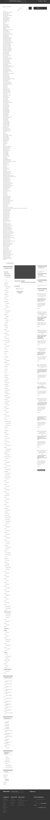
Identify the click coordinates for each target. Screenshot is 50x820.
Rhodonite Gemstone (6, 252)
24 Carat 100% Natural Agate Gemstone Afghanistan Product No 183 (42, 438)
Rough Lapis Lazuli (6, 89)
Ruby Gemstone (6, 149)
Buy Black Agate (6, 109)
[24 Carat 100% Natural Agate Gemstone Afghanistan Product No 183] (42, 433)
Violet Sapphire (5, 152)
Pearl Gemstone (6, 249)
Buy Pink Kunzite (6, 60)
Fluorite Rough (5, 120)
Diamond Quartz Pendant (7, 135)
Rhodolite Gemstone (6, 178)
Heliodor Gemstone (6, 174)
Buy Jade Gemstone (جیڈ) (7, 84)
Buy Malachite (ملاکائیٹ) (7, 116)
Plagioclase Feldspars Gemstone (9, 237)
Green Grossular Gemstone (8, 185)
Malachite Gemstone (6, 251)
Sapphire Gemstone (6, 150)
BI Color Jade (5, 85)
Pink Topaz (5, 165)
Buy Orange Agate (6, 110)
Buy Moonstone (6, 100)
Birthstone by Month (6, 245)
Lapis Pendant (5, 96)
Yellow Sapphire (6, 30)
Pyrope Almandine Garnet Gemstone (9, 176)
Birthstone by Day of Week (8, 233)
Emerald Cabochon (6, 18)
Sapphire (4, 28)
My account (21, 797)
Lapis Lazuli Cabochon (7, 544)
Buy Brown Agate (6, 577)
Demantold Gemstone (7, 187)
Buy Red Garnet (6, 67)
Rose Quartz (5, 206)
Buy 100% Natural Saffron (7, 12)
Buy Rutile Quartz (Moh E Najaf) (8, 78)
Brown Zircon (5, 194)
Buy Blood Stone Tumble (7, 102)
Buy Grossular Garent (7, 466)
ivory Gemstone (6, 247)
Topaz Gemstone (6, 164)
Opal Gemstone (6, 219)
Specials (40, 281)
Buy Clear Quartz (6, 74)
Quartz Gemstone (6, 202)
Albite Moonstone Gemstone (8, 235)
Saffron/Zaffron (5, 140)
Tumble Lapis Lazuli (6, 92)
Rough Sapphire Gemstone (8, 29)
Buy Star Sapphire (6, 26)
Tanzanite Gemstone (6, 31)
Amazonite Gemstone (7, 223)
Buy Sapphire (5, 25)
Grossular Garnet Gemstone (8, 183)
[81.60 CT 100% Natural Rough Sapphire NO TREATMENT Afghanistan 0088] (42, 314)
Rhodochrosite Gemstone (7, 250)
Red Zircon (5, 193)
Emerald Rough (5, 19)
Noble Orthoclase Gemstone (8, 225)
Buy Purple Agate (6, 111)
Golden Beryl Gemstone (7, 173)
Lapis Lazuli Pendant (6, 91)
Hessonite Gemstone (6, 184)
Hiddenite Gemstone (6, 213)
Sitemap (12, 805)
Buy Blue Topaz (6, 52)
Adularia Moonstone (6, 226)
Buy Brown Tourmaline (7, 47)
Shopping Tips (5, 142)
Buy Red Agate (5, 113)
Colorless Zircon (6, 189)
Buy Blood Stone (6, 139)
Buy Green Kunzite (6, 62)
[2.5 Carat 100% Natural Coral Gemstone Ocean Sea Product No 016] (42, 400)
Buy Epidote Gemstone (7, 65)
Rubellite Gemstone (6, 198)
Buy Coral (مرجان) (6, 32)
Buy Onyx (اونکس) (6, 97)
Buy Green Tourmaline (7, 44)
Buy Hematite (5, 115)
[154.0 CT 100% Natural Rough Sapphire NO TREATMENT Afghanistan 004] (42, 332)
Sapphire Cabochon (6, 27)
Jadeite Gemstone (6, 211)
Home (4, 11)
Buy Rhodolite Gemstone (7, 71)
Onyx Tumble (5, 98)
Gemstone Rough (6, 117)
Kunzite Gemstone (6, 212)
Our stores (7, 747)
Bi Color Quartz (5, 80)
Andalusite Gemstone (7, 196)
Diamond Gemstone (6, 147)
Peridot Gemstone (6, 215)
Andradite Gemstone (6, 186)
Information (7, 718)
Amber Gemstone (6, 246)
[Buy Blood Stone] (19, 289)
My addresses (20, 803)
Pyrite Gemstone (6, 218)
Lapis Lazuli (5, 93)
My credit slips (21, 802)
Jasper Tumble (5, 103)
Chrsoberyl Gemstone (7, 160)
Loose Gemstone (6, 13)
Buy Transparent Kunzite (7, 59)
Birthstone (5, 141)
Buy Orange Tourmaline (7, 50)
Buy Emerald (5, 16)
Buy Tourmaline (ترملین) (7, 41)
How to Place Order (8, 767)
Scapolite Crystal (6, 126)
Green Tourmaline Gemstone (8, 200)
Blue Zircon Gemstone (7, 190)
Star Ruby (5, 157)
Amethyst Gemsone (6, 203)
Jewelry (4, 132)
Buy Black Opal (6, 36)
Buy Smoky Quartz (6, 77)
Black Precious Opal (6, 221)
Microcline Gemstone (7, 230)
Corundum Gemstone (7, 148)
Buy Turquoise (5, 56)
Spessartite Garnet (6, 181)
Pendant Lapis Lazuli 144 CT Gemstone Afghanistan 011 (41, 353)
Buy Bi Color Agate (6, 112)
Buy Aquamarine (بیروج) (7, 37)
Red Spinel (5, 170)
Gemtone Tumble (6, 138)
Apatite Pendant (6, 137)
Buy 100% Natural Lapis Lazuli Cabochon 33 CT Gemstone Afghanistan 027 (42, 371)
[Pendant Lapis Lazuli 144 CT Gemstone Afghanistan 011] (42, 349)
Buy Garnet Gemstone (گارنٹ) (8, 66)
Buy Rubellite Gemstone (7, 49)
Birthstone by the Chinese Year (8, 232)
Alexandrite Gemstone (7, 159)
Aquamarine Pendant (6, 39)
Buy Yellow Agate (6, 105)
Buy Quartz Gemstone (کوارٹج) (8, 73)
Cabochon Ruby (6, 24)
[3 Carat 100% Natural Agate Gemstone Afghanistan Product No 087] (42, 452)
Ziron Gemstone (6, 188)
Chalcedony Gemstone (7, 209)
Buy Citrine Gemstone (6, 507)
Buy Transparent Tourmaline (8, 42)
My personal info (21, 805)
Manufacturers (8, 677)
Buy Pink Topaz (6, 53)
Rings (4, 133)
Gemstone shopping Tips (7, 227)
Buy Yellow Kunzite (6, 61)
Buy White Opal (6, 35)
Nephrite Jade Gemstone (7, 244)
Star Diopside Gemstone (7, 258)
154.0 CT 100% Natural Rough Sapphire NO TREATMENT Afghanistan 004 (42, 337)
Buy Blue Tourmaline (6, 387)
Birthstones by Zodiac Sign (8, 243)
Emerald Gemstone (6, 17)
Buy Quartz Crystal (6, 128)
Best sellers (13, 802)
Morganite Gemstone (6, 172)
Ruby (4, 23)
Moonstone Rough (6, 122)
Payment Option (8, 765)
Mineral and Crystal (6, 124)
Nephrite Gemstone (6, 242)
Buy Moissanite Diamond (7, 15)
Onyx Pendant (5, 134)
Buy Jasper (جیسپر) (6, 101)
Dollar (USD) (23, 1)
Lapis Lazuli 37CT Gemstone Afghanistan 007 (41, 387)
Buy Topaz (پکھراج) (6, 51)
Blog (4, 145)
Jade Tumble (5, 87)
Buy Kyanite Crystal (7, 650)
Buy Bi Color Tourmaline (7, 48)
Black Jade (5, 86)
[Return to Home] (4, 263)
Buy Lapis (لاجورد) (6, 88)
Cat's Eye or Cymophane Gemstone (9, 161)
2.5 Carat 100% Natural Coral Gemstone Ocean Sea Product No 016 (42, 403)
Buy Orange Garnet (6, 68)
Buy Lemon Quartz (6, 76)
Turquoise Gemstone (6, 257)
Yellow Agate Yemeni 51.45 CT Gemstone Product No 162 (41, 300)
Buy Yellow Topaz (6, 54)
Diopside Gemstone (6, 256)
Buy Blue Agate (6, 108)
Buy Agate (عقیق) (6, 104)
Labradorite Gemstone (7, 236)
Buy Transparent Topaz (7, 55)
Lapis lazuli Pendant (6, 90)
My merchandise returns (22, 800)
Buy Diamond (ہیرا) (6, 14)
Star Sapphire (5, 158)
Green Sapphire (6, 154)
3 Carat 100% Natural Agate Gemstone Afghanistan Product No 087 (42, 457)
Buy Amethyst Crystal (7, 129)
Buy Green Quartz (6, 79)
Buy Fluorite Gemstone (7, 83)
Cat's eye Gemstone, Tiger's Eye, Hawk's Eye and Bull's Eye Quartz (15, 208)
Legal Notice (7, 758)
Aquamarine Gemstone (7, 171)
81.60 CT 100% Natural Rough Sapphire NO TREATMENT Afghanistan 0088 (42, 319)
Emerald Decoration (6, 300)
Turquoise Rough (6, 121)
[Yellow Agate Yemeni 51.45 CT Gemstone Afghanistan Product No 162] (42, 295)
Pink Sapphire (5, 151)
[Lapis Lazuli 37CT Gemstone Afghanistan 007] (42, 384)
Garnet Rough (7, 613)
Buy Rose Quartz (6, 75)
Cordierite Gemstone (6, 201)
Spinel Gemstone (6, 162)
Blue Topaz (5, 166)
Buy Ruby (5, 22)
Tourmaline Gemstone (7, 197)
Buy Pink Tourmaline (6, 43)
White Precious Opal (6, 220)
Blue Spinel (5, 163)
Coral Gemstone (6, 248)
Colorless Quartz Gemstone (8, 207)
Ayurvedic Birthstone (6, 234)
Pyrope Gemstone (6, 177)
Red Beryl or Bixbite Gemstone (8, 175)
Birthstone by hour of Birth (7, 231)
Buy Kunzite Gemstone (7, 426)
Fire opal (4, 222)
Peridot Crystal (5, 127)
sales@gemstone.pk (42, 807)
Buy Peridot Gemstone (7, 40)
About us (4, 259)
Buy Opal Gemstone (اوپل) (7, 339)
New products (13, 800)
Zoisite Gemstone (6, 238)
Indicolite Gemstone (6, 199)
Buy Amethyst (5, 72)
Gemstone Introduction (7, 146)
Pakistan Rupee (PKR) (25, 2)
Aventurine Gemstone (7, 210)
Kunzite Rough (5, 64)
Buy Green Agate (6, 114)
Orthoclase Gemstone (7, 224)
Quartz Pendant (6, 136)
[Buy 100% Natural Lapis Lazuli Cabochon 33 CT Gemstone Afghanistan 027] (42, 366)
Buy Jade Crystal (6, 125)
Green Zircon (5, 195)
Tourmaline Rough (6, 123)
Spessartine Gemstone (7, 182)
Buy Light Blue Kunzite (7, 63)
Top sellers (41, 290)
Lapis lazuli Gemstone (7, 255)
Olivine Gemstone (6, 214)
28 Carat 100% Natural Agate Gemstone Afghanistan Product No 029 (42, 418)
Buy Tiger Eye (5, 99)
